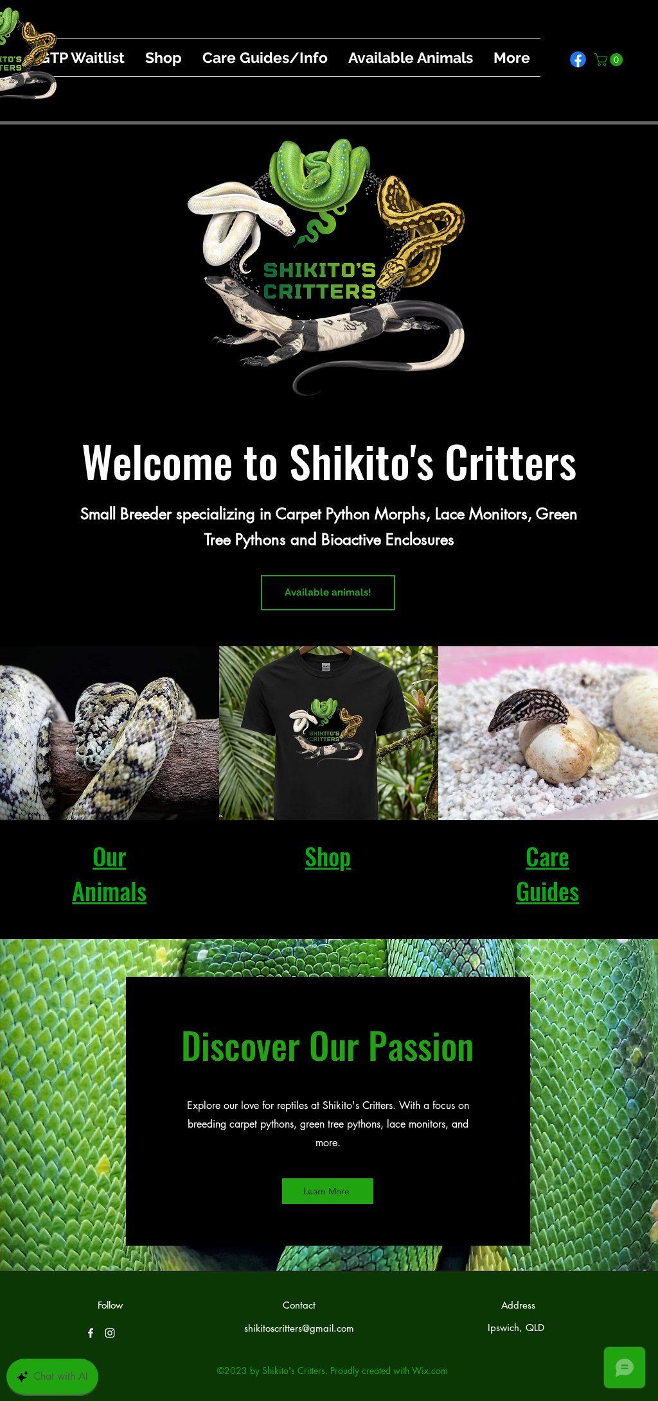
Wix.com (430, 1370)
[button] (610, 59)
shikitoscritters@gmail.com (299, 1328)
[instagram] (109, 1333)
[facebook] (578, 59)
